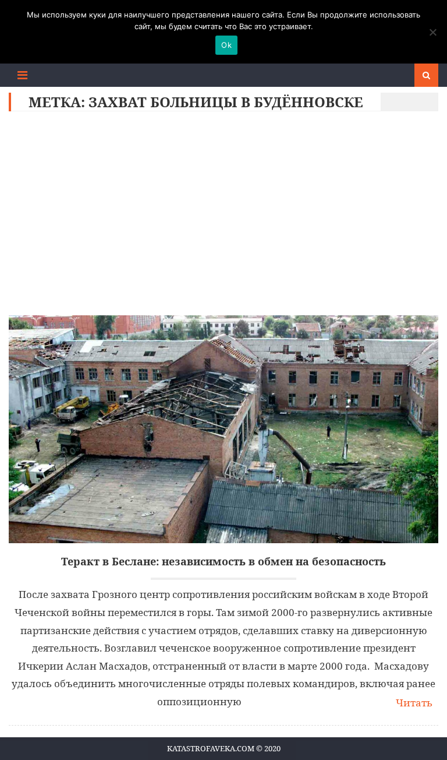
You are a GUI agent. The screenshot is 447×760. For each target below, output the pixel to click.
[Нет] (432, 32)
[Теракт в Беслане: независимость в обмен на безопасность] (223, 429)
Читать (414, 702)
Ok (226, 45)
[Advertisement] (223, 216)
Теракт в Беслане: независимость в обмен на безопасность (223, 561)
